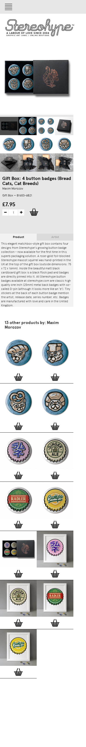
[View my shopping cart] (63, 7)
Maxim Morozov (12, 188)
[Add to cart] (18, 377)
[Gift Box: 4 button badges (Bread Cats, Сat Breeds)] (9, 126)
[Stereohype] (40, 27)
